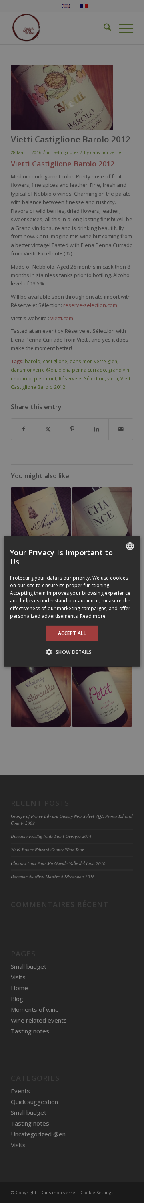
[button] (72, 652)
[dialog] (72, 601)
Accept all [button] (72, 633)
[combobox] (130, 546)
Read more (93, 616)
